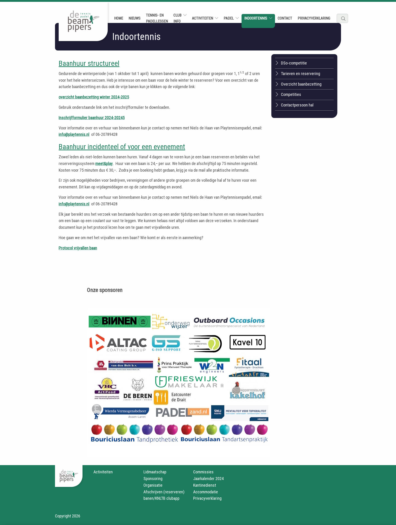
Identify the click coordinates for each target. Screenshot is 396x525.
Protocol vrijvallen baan (78, 248)
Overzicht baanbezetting (301, 84)
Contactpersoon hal (297, 105)
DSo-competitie (294, 63)
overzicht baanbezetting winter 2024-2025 (94, 97)
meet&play (104, 163)
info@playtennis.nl (74, 134)
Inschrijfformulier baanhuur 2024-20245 (92, 117)
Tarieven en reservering (300, 73)
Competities (291, 94)
